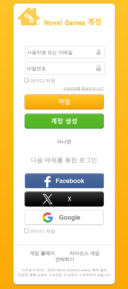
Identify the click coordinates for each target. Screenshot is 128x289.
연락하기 (64, 259)
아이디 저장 (42, 80)
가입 (64, 101)
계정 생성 (64, 121)
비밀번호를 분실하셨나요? (83, 88)
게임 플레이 (42, 253)
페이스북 (64, 180)
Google (64, 217)
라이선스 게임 (85, 253)
